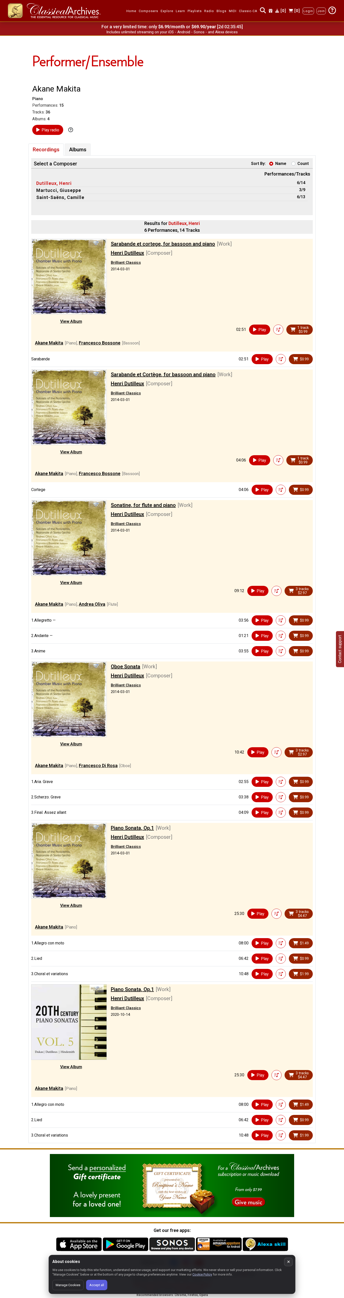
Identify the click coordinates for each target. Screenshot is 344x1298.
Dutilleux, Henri (54, 183)
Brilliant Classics (126, 262)
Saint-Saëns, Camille (60, 197)
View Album (71, 321)
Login (308, 11)
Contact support (339, 649)
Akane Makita (49, 342)
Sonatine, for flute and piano (143, 505)
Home (131, 11)
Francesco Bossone (99, 342)
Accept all (96, 1285)
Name (280, 163)
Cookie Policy (202, 1274)
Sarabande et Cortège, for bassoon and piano (163, 374)
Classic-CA (248, 11)
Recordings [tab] (46, 150)
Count (303, 163)
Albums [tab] (77, 150)
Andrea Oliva (92, 604)
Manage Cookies (68, 1285)
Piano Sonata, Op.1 (132, 828)
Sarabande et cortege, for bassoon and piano (163, 244)
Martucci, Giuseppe (58, 190)
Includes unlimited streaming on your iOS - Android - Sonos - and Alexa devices (172, 32)
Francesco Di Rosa (98, 765)
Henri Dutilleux (127, 253)
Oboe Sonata (125, 667)
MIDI (232, 11)
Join (321, 11)
